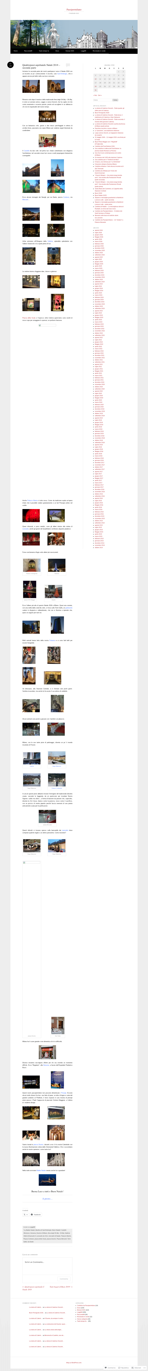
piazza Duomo (51, 1239)
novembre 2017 (100, 465)
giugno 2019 (99, 422)
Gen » (100, 95)
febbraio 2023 (99, 324)
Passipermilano (74, 9)
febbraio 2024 (99, 297)
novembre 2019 (100, 411)
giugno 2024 (99, 288)
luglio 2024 (98, 286)
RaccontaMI (28, 51)
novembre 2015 (100, 518)
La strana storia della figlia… (54, 1330)
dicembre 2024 (99, 275)
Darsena (33, 1233)
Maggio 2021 (99, 371)
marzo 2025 (98, 268)
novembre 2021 (100, 358)
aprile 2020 (98, 400)
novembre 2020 (100, 384)
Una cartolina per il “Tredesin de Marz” (107, 159)
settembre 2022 (100, 335)
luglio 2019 (98, 420)
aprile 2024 (98, 293)
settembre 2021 (100, 362)
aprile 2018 (98, 454)
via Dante (31, 1242)
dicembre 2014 (99, 543)
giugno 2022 (99, 342)
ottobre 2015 (99, 521)
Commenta (64, 1279)
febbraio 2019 (99, 431)
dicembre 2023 (99, 302)
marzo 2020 (98, 402)
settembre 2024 (100, 282)
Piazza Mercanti (62, 1239)
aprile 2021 (98, 373)
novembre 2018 (100, 438)
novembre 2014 (100, 545)
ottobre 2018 (99, 440)
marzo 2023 (98, 322)
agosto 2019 (99, 418)
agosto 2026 (99, 230)
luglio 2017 (98, 474)
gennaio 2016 (99, 514)
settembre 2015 (100, 523)
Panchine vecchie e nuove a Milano (106, 128)
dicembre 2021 (99, 355)
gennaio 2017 (99, 487)
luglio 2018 (98, 447)
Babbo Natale (30, 1230)
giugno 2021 (99, 369)
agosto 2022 (99, 337)
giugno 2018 (99, 449)
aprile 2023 (98, 319)
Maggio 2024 (99, 290)
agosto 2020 (99, 391)
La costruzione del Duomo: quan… (55, 1324)
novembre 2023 (100, 304)
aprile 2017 (98, 480)
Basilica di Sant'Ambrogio (43, 1230)
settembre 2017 (100, 469)
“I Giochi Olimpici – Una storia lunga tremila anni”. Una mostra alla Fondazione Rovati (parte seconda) (108, 178)
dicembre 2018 (99, 436)
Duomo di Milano (42, 1233)
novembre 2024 (100, 277)
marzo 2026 (98, 241)
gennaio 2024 (99, 299)
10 (95, 79)
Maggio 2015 (99, 532)
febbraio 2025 (99, 270)
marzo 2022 (98, 349)
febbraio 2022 (99, 351)
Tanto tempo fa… (82, 1321)
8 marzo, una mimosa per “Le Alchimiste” (107, 162)
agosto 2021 (99, 364)
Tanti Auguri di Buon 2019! (61, 1286)
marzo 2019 (98, 429)
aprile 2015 (98, 534)
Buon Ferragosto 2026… (37, 1313)
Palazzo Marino (66, 1236)
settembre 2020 (100, 389)
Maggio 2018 (99, 451)
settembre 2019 (100, 415)
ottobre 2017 (99, 467)
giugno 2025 (99, 261)
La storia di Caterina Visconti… (54, 1307)
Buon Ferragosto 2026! (102, 113)
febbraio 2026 (99, 244)
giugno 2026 (99, 235)
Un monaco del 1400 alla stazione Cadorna (108, 157)
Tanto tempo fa (44, 51)
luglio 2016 (98, 500)
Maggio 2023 (99, 317)
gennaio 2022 (99, 353)
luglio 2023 (98, 313)
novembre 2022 (100, 331)
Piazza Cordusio (28, 1239)
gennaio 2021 (99, 380)
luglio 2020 (98, 393)
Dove (57, 51)
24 (95, 86)
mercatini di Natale (54, 1236)
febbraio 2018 (99, 458)
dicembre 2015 (99, 516)
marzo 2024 (98, 295)
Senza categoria (82, 1319)
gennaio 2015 (99, 541)
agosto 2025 (99, 257)
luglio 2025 (98, 259)
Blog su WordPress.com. (74, 1363)
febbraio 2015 (99, 538)
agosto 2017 (99, 471)
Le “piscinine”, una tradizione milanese (107, 130)
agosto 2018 (99, 445)
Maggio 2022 (99, 344)
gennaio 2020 (99, 407)
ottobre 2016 (99, 494)
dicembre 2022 (99, 328)
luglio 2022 (98, 340)
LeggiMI (83, 51)
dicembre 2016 (99, 489)
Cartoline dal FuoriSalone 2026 (105, 146)
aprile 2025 (98, 266)
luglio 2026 (98, 232)
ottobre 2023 (99, 306)
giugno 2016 (99, 503)
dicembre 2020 (99, 382)
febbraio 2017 (99, 485)
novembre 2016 (100, 491)
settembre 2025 (100, 255)
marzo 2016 (98, 509)
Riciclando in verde (99, 51)
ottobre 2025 (99, 252)
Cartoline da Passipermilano (86, 1305)
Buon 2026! (98, 193)
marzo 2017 (98, 483)
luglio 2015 (98, 527)
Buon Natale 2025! (101, 195)
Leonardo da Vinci (42, 1236)
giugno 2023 (99, 315)
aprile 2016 (98, 507)
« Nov (95, 95)
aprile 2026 (98, 239)
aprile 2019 (98, 427)
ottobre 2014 (99, 547)
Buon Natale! (56, 1230)
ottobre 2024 (99, 279)
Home (16, 51)
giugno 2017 (99, 476)
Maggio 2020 (99, 398)
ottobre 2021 (99, 360)
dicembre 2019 (99, 409)
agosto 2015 (99, 525)
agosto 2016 (99, 498)
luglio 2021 (98, 366)
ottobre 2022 (99, 333)
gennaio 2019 (99, 433)
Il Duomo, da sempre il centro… (54, 1318)
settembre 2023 (100, 308)
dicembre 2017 (99, 462)
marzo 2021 (98, 375)
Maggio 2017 (99, 478)
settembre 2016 (100, 496)
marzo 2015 (98, 536)
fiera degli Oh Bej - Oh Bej (56, 1233)
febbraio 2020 (99, 404)
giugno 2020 (99, 395)
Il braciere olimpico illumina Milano (106, 164)
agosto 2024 (99, 284)
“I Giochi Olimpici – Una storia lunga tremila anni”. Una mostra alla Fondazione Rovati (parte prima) (108, 184)
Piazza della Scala (28, 318)
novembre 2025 (100, 250)
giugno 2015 (99, 530)
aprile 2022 (98, 346)
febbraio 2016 (99, 512)
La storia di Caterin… (35, 1307)
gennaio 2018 (99, 460)
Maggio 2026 (99, 237)
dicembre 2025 (99, 248)
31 (95, 90)
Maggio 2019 (99, 424)
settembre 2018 (100, 442)
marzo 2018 (98, 456)
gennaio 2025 (99, 273)
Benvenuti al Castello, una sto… (55, 1335)
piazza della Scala (40, 1239)
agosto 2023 (99, 311)
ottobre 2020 (99, 387)
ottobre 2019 (99, 413)
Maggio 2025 (99, 264)
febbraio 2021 (99, 378)
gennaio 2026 (99, 246)
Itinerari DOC (70, 51)
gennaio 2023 (99, 326)
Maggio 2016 (99, 505)
